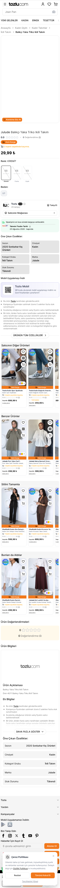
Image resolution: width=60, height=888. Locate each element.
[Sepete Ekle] (23, 364)
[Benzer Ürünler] (23, 358)
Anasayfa (6, 27)
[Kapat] (53, 856)
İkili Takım (6, 32)
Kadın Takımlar (39, 27)
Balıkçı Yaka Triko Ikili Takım (30, 32)
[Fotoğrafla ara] (53, 11)
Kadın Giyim (21, 27)
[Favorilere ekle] (23, 351)
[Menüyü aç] (5, 4)
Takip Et (53, 205)
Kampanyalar (8, 814)
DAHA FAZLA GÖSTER (28, 731)
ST (3, 193)
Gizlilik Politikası (20, 868)
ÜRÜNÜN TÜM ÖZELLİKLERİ (28, 335)
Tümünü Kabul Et (42, 875)
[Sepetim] (56, 4)
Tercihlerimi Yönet (30, 881)
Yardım (4, 807)
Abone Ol (52, 846)
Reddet (17, 875)
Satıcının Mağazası (18, 213)
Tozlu (13, 301)
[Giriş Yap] (43, 4)
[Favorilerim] (49, 4)
